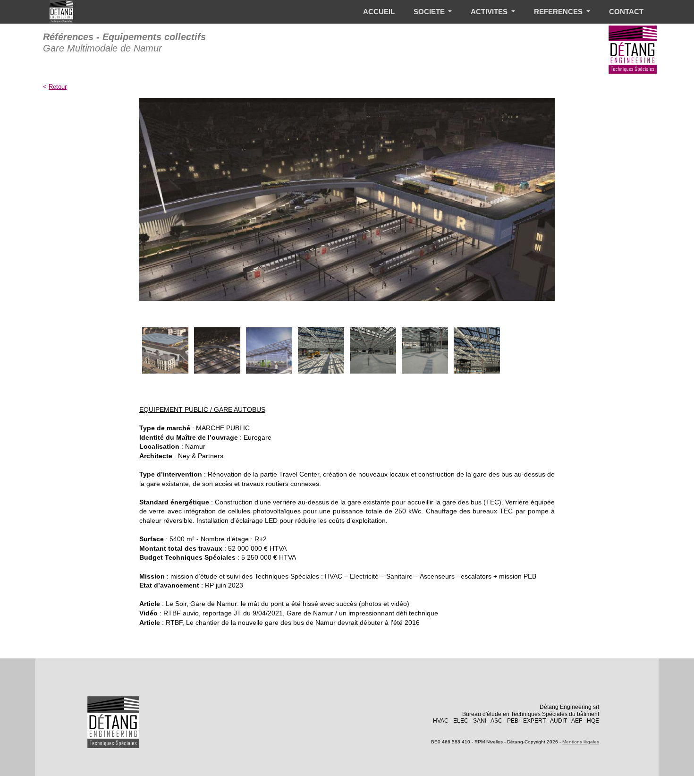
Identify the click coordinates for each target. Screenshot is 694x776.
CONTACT (626, 12)
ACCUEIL (379, 12)
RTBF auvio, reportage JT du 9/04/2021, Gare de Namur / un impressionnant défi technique (300, 613)
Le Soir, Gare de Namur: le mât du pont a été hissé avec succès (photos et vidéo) (287, 603)
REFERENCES (559, 12)
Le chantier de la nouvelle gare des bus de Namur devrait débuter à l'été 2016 (303, 622)
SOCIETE (430, 12)
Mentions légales (580, 741)
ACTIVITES (490, 12)
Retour (58, 86)
